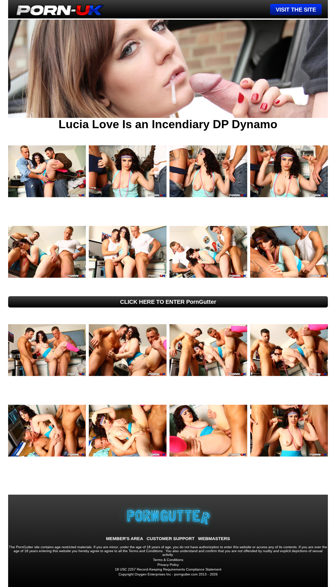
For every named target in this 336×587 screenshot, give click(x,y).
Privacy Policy (168, 565)
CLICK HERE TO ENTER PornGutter (168, 302)
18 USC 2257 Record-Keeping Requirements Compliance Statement (168, 569)
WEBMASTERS (214, 538)
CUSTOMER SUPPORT (171, 538)
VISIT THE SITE (296, 9)
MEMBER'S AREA (124, 538)
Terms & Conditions (168, 560)
